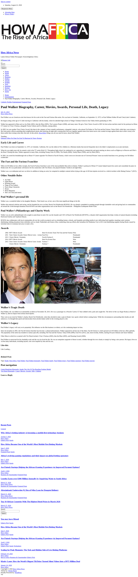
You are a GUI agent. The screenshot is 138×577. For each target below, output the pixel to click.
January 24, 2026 (6, 565)
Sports (7, 91)
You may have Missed (10, 519)
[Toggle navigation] (1, 62)
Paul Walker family (47, 361)
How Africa (4, 438)
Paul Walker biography (33, 361)
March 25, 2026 (6, 505)
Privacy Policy (9, 14)
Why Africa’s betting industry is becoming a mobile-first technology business (32, 433)
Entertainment (16, 102)
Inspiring (8, 86)
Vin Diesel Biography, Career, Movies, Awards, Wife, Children (21, 371)
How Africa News (10, 52)
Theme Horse (12, 571)
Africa (7, 75)
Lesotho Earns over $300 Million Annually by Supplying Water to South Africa (34, 479)
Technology (17, 546)
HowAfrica (42, 133)
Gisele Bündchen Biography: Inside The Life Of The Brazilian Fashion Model (26, 369)
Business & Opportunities (9, 475)
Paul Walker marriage (74, 361)
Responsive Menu (7, 9)
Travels (7, 81)
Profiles (7, 82)
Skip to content (5, 2)
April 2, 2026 (5, 471)
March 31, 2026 (6, 482)
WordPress (18, 572)
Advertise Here (10, 12)
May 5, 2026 (5, 460)
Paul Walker (21, 361)
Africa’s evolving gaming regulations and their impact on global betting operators (34, 456)
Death (6, 361)
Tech (6, 84)
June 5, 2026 (5, 448)
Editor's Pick (5, 440)
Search (3, 64)
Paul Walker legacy (60, 361)
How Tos (8, 90)
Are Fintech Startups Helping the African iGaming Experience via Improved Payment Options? (40, 467)
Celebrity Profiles (6, 102)
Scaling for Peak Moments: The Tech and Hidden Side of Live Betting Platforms (34, 550)
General (3, 429)
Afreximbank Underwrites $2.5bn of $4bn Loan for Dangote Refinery (30, 490)
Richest (7, 88)
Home (7, 71)
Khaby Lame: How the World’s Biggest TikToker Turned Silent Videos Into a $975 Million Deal (40, 561)
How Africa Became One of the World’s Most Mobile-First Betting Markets (31, 444)
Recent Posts (6, 425)
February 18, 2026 (7, 554)
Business (8, 77)
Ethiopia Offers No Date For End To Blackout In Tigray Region (21, 138)
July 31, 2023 (5, 112)
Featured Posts (26, 102)
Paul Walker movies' (88, 361)
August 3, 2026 (6, 437)
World (7, 73)
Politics (7, 79)
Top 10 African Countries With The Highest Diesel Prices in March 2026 (30, 502)
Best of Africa (5, 557)
